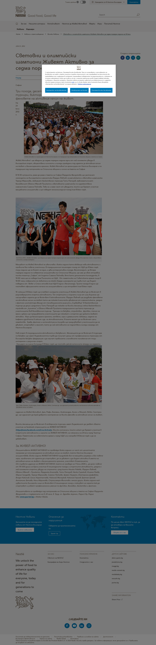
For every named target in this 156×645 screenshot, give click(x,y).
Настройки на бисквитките (56, 90)
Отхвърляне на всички (79, 90)
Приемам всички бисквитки (101, 90)
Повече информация (84, 84)
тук (72, 82)
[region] (79, 80)
